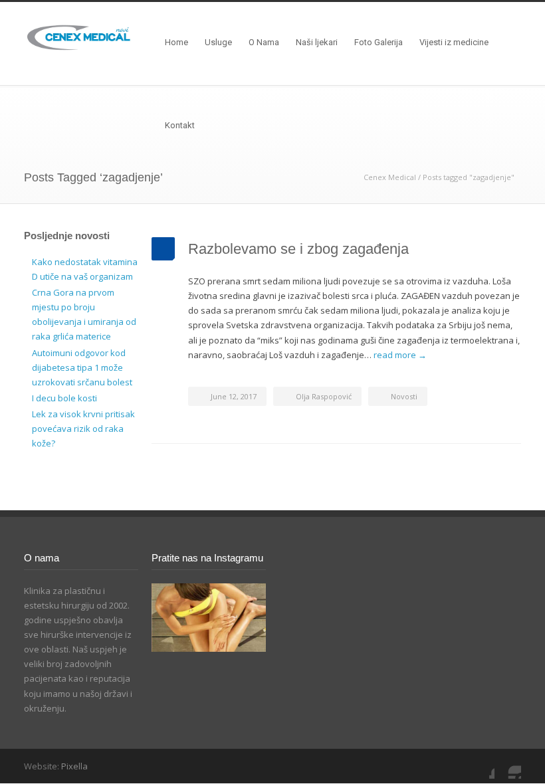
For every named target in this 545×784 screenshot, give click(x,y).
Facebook (481, 765)
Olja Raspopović (324, 396)
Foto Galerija (378, 42)
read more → (400, 355)
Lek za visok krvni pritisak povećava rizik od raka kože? (83, 428)
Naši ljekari (317, 42)
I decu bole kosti (64, 398)
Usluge (218, 42)
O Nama (264, 42)
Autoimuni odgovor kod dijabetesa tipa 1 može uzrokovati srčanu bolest (82, 367)
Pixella (74, 766)
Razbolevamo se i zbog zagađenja (298, 249)
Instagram (507, 765)
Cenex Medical (390, 177)
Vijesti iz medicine (454, 42)
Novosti (404, 396)
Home (176, 42)
